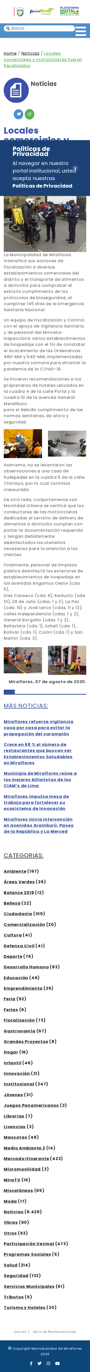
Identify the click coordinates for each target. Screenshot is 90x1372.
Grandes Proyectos (26, 1042)
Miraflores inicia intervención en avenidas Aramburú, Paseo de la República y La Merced (39, 825)
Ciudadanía (18, 914)
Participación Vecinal (29, 1244)
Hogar (11, 1052)
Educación (16, 978)
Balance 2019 (19, 893)
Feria (10, 999)
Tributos (14, 1297)
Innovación (17, 1073)
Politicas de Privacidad (42, 185)
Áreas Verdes (19, 882)
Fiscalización (19, 1020)
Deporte (13, 956)
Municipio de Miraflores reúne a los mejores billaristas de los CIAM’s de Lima (40, 780)
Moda (10, 1201)
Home (10, 53)
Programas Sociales (27, 1254)
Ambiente (15, 871)
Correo (20, 1332)
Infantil (12, 1063)
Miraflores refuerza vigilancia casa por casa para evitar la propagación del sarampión (39, 728)
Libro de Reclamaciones (54, 1332)
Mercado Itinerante (26, 1159)
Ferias (11, 1010)
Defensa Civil (19, 946)
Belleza (12, 903)
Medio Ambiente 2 (24, 1148)
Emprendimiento (23, 988)
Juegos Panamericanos (31, 1105)
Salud (11, 1265)
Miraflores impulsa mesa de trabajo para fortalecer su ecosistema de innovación (36, 803)
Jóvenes (13, 1095)
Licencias (15, 1127)
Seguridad (16, 1276)
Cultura (13, 935)
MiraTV (12, 1180)
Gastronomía (20, 1031)
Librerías (14, 1116)
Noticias (31, 53)
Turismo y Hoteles (25, 1307)
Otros (10, 1233)
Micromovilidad (22, 1169)
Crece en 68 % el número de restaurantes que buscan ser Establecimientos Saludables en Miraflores (38, 754)
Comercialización (24, 924)
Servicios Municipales (29, 1286)
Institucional (19, 1084)
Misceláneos (18, 1190)
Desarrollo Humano (26, 967)
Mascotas (15, 1137)
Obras (11, 1222)
